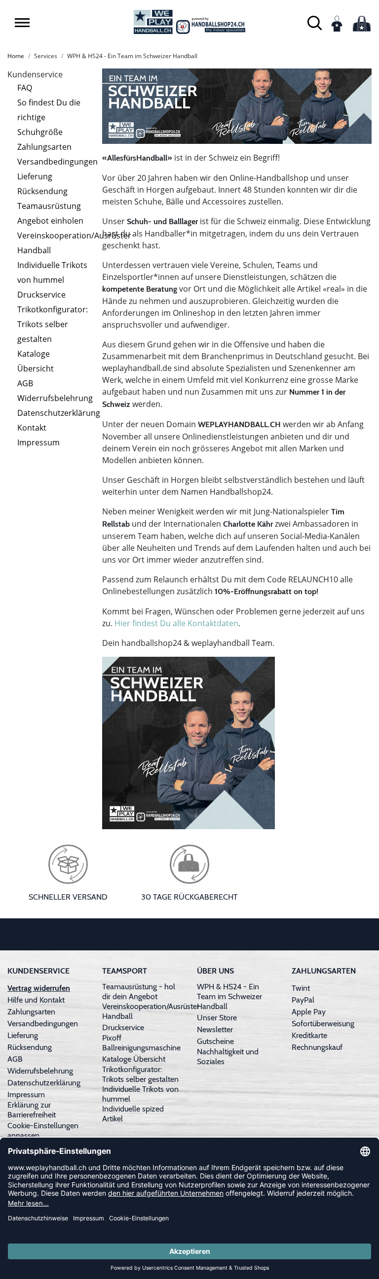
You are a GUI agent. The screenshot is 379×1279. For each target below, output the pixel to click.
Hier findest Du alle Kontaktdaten (176, 623)
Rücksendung (42, 191)
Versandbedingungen (57, 161)
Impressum (38, 442)
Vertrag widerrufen (38, 988)
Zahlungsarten (44, 146)
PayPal (303, 1000)
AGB (25, 383)
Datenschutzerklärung (58, 412)
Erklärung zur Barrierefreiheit (31, 1109)
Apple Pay (309, 1011)
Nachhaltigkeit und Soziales (228, 1056)
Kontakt (31, 427)
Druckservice (41, 294)
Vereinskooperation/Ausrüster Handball (74, 243)
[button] (22, 22)
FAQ (24, 87)
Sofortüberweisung (323, 1023)
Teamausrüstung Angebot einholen (50, 213)
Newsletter (215, 1029)
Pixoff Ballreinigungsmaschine (141, 1042)
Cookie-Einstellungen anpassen (42, 1130)
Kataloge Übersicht (35, 361)
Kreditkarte (309, 1035)
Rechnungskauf (317, 1047)
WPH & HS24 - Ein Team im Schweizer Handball (229, 996)
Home (15, 56)
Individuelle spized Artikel (133, 1113)
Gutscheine (215, 1041)
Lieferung (34, 176)
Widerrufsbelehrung (55, 398)
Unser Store (217, 1017)
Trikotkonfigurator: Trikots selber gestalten (52, 324)
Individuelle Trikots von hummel (52, 272)
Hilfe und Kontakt (36, 1000)
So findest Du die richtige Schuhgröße (48, 117)
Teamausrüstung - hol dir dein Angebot (138, 991)
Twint (301, 988)
